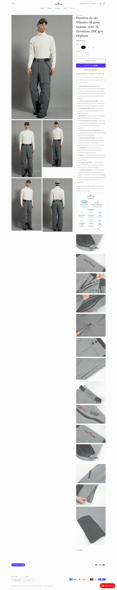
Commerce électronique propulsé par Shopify (32, 586)
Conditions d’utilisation (49, 586)
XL (94, 47)
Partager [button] (80, 550)
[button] (13, 3)
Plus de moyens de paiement (91, 69)
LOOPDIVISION (18, 586)
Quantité (78, 51)
